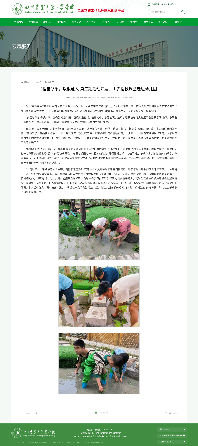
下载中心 (177, 22)
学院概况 (33, 22)
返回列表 (104, 413)
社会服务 (148, 22)
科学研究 (76, 22)
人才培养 (90, 22)
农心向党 (119, 22)
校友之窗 (162, 22)
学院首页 (18, 22)
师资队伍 (47, 22)
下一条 (168, 413)
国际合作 (134, 22)
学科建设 (62, 22)
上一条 (34, 413)
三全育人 (105, 22)
